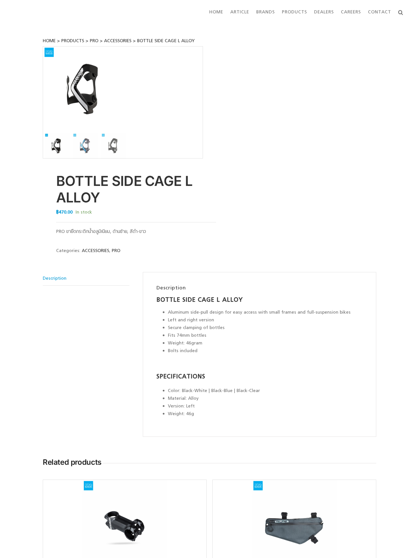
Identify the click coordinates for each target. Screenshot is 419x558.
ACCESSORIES (95, 251)
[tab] (86, 279)
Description (54, 278)
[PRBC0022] (85, 88)
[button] (400, 12)
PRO (116, 251)
